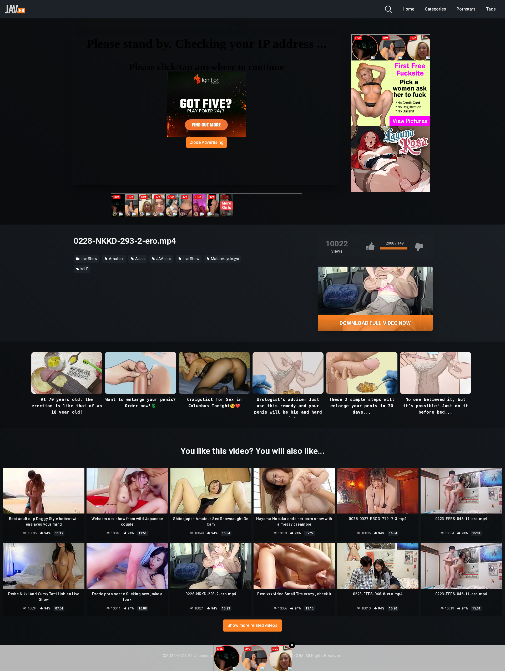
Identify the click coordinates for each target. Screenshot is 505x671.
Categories (435, 9)
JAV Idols (163, 259)
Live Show (88, 259)
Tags (491, 9)
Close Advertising (206, 142)
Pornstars (466, 9)
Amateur (116, 259)
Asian (139, 259)
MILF (84, 269)
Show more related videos (252, 625)
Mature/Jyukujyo (224, 259)
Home (408, 9)
